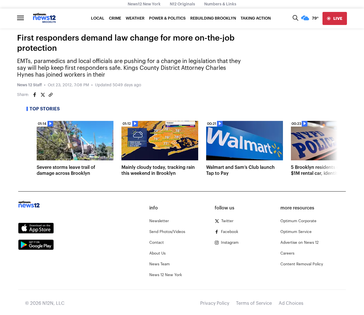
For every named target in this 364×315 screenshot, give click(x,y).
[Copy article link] (50, 95)
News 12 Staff (29, 85)
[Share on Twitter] (42, 95)
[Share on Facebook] (34, 95)
